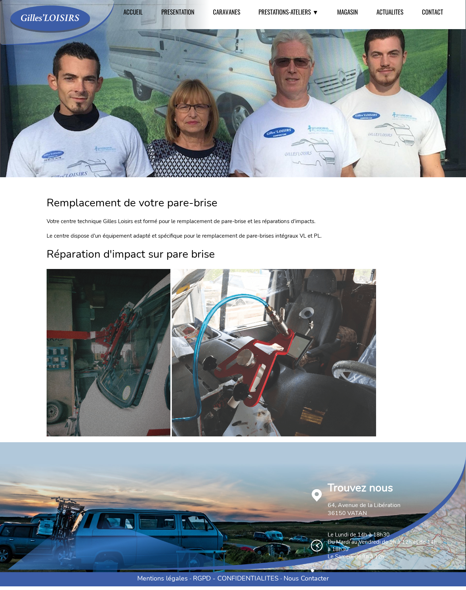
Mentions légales (162, 578)
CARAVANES (226, 11)
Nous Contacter (306, 578)
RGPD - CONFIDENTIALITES (236, 578)
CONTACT (432, 11)
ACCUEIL (133, 11)
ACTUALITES (389, 11)
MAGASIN (347, 11)
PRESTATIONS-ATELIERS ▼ (288, 11)
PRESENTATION (177, 11)
